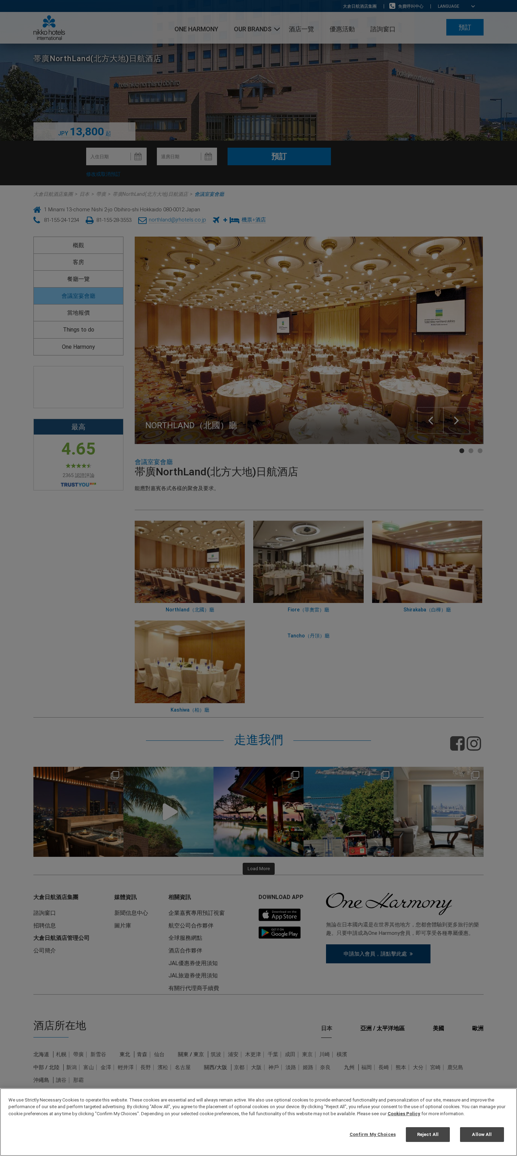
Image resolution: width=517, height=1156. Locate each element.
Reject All (428, 1134)
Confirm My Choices (373, 1134)
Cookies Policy (404, 1113)
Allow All (482, 1134)
